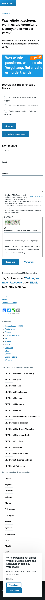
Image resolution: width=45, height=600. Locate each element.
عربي (7, 540)
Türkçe (8, 521)
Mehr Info (9, 579)
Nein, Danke (14, 591)
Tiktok (34, 282)
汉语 (7, 552)
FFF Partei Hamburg (14, 404)
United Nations (11, 357)
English (8, 478)
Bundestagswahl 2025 (14, 326)
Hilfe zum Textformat (36, 196)
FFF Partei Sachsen (13, 447)
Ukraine (8, 354)
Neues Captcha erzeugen (5, 228)
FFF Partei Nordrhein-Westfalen (19, 428)
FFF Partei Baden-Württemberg (19, 373)
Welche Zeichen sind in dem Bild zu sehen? (21, 230)
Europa (8, 332)
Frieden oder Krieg (9, 303)
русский (8, 527)
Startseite (6, 13)
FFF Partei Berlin (13, 385)
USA (7, 351)
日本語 (8, 546)
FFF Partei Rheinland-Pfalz (17, 435)
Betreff (4, 162)
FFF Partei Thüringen (15, 465)
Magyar (8, 502)
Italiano (8, 496)
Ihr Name (5, 151)
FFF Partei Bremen (13, 398)
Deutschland (10, 329)
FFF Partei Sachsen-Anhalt (17, 453)
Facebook (15, 282)
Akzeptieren (14, 585)
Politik (4, 300)
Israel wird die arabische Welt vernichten (23, 106)
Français (9, 490)
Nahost (5, 296)
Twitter (29, 278)
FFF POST (7, 3)
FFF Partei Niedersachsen (16, 422)
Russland (9, 348)
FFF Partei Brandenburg (16, 391)
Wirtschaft (9, 360)
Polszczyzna (10, 509)
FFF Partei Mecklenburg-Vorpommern (22, 416)
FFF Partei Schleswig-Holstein (18, 459)
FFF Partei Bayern (13, 379)
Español (8, 484)
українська (10, 533)
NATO (7, 338)
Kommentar (6, 173)
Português (9, 515)
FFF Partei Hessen (13, 410)
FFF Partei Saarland (14, 441)
